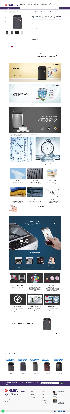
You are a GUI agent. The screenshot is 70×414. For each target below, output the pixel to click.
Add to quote (13, 373)
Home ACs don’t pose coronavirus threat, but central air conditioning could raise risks (59, 402)
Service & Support (44, 4)
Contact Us (32, 394)
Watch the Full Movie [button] (17, 75)
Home (6, 11)
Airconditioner (36, 4)
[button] (28, 15)
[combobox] (35, 8)
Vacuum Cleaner (44, 403)
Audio (43, 394)
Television (43, 391)
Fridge (43, 397)
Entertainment (22, 4)
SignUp (62, 383)
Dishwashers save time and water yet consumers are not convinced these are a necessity (58, 394)
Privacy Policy (32, 397)
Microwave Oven (44, 400)
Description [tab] (35, 39)
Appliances (30, 4)
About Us (31, 391)
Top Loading (12, 11)
